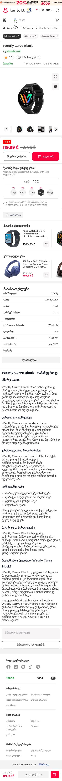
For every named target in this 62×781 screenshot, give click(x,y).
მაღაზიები (35, 721)
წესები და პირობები (40, 694)
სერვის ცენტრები (39, 700)
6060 (40, 10)
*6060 (10, 678)
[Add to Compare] (55, 86)
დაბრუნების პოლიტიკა (17, 700)
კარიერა (10, 734)
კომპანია (10, 721)
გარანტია (11, 705)
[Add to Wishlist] (55, 77)
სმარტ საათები (27, 28)
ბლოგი (34, 726)
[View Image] (19, 129)
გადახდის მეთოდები (41, 750)
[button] (50, 10)
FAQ (33, 755)
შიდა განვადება (13, 755)
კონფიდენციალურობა (17, 694)
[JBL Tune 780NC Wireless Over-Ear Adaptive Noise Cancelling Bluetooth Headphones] (12, 269)
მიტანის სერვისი (14, 750)
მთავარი (11, 28)
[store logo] (14, 10)
